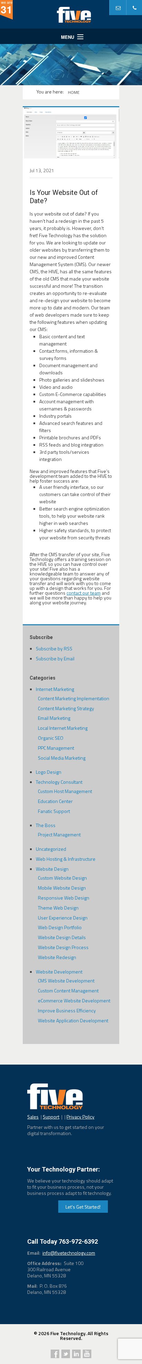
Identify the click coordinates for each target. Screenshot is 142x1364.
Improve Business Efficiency (67, 1010)
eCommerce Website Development (74, 1000)
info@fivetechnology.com (68, 1252)
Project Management (59, 834)
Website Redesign (57, 957)
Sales (33, 1116)
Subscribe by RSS (54, 648)
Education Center (55, 801)
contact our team (84, 592)
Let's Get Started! (83, 1206)
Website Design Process (63, 947)
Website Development (59, 971)
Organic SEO (50, 737)
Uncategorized (51, 848)
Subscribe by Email (55, 658)
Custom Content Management (68, 990)
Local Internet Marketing (63, 728)
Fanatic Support (54, 811)
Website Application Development (73, 1020)
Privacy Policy (80, 1116)
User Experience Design (63, 917)
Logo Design (48, 772)
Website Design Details (62, 937)
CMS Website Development (66, 980)
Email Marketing (54, 718)
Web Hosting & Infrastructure (65, 858)
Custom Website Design (62, 877)
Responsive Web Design (63, 897)
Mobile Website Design (62, 887)
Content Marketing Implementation (73, 698)
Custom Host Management (65, 791)
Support (51, 1116)
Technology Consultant (59, 781)
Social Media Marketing (61, 757)
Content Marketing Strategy (66, 708)
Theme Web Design (58, 907)
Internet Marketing (55, 689)
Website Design (52, 868)
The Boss (45, 825)
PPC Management (56, 747)
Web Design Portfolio (60, 927)
